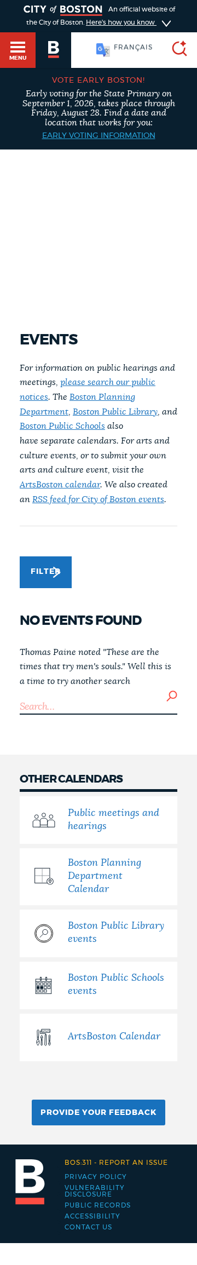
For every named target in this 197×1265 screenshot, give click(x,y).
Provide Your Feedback (98, 1113)
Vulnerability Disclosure (95, 1191)
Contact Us (88, 1227)
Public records (98, 1205)
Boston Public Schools (62, 426)
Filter (46, 572)
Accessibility (92, 1216)
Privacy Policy (96, 1177)
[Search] (175, 50)
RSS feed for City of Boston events (98, 499)
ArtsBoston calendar (60, 484)
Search (171, 696)
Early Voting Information (98, 136)
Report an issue (116, 1162)
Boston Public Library (115, 411)
